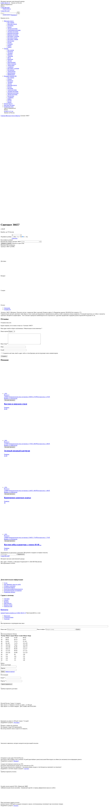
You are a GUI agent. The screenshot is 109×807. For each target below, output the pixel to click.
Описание (7, 308)
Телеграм (6, 619)
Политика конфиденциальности (13, 589)
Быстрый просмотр (10, 400)
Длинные (10, 56)
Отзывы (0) (7, 309)
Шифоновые (11, 74)
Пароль (3, 681)
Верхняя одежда (12, 24)
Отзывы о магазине (9, 586)
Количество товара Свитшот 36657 (11, 241)
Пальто (9, 27)
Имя (2, 347)
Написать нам (8, 606)
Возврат (6, 601)
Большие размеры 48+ (10, 76)
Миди (9, 57)
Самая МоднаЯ (5, 7)
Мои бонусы (7, 603)
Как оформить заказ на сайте (12, 584)
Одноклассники (8, 617)
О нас (5, 583)
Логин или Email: (6, 665)
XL (27, 237)
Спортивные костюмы (14, 30)
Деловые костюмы (12, 31)
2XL (15, 237)
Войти (2, 671)
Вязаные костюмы (12, 34)
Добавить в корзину (6, 243)
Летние (9, 60)
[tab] (56, 308)
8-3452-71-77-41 (8, 111)
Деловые (10, 53)
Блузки (9, 42)
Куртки (9, 87)
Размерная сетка (8, 106)
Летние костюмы (12, 94)
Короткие (10, 59)
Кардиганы (10, 41)
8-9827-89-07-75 (5, 3)
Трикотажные (11, 71)
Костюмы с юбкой (12, 39)
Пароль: (3, 668)
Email (2, 350)
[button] (1, 1)
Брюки (9, 45)
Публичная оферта (9, 587)
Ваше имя (4, 629)
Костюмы (10, 88)
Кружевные (10, 70)
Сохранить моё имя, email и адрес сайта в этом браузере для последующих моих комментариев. (30, 353)
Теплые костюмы (12, 28)
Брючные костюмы (12, 33)
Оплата (6, 600)
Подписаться (20, 554)
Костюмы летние (12, 38)
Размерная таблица (9, 592)
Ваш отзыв (4, 344)
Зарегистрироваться (6, 684)
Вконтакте (7, 616)
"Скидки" (26, 768)
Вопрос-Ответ (8, 605)
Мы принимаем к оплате (8, 563)
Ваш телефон (41, 629)
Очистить (14, 238)
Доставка (6, 598)
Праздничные (11, 62)
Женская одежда (9, 21)
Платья (6, 48)
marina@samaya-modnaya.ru (8, 613)
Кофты (9, 47)
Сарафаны (10, 67)
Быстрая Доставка (9, 105)
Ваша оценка (4, 331)
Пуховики (10, 25)
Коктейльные (11, 73)
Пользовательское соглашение (13, 590)
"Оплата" (16, 805)
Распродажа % (8, 103)
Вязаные (9, 54)
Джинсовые (10, 65)
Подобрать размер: (6, 236)
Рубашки (10, 44)
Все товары (10, 22)
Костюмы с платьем (13, 36)
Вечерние (10, 51)
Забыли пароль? (10, 671)
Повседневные (11, 64)
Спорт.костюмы (12, 90)
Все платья (10, 50)
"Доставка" (16, 722)
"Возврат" (16, 761)
